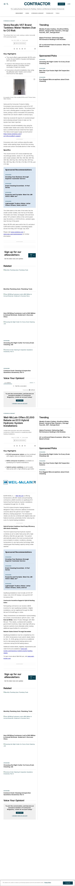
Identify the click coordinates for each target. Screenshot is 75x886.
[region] (20, 381)
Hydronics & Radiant (37, 13)
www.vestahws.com (17, 229)
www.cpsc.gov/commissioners (13, 231)
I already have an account (19, 398)
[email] (25, 48)
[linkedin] (17, 48)
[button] (5, 4)
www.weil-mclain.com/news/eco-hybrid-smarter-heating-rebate (18, 646)
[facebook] (14, 48)
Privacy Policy (47, 882)
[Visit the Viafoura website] (32, 384)
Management (19, 13)
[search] (7, 4)
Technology (49, 13)
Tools (57, 13)
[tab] (8, 377)
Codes (27, 13)
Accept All (67, 883)
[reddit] (22, 48)
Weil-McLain (19, 490)
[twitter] (19, 48)
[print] (35, 48)
